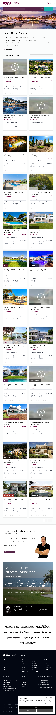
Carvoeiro (24, 661)
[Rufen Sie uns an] (49, 3)
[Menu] (53, 3)
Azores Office (7, 696)
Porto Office (6, 684)
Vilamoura (36, 671)
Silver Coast (48, 667)
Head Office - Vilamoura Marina (11, 680)
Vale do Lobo (25, 671)
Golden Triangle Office (8, 686)
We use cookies (23, 698)
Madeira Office (7, 694)
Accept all (36, 707)
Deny (27, 710)
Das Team (24, 682)
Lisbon (47, 663)
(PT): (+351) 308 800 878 (44, 684)
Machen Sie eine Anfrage (15, 67)
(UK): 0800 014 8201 (44, 680)
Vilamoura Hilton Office (9, 690)
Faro (23, 663)
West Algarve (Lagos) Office (10, 688)
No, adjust (45, 710)
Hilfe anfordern (9, 552)
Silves (23, 669)
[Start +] (11, 3)
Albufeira (24, 659)
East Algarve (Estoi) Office (9, 692)
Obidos (47, 665)
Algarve (35, 659)
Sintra (35, 669)
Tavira (47, 669)
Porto (23, 667)
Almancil (47, 659)
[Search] (48, 8)
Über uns (24, 680)
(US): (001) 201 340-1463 (44, 682)
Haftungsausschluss (8, 667)
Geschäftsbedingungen (9, 663)
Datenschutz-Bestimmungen (10, 665)
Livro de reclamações (8, 669)
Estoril (47, 661)
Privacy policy (49, 697)
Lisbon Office (7, 682)
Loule (23, 665)
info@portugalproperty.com (46, 687)
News (23, 686)
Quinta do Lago (37, 667)
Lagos (35, 663)
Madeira (35, 665)
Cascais (35, 661)
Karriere (24, 684)
